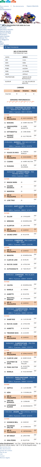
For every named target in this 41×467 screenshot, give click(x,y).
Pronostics (3, 35)
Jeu (1, 41)
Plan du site (3, 452)
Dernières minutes (6, 29)
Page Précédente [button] (12, 47)
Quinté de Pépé (5, 33)
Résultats (3, 28)
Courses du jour (5, 26)
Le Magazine (4, 40)
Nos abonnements (5, 449)
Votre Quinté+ (5, 36)
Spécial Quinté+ (5, 31)
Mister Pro (3, 38)
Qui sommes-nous (5, 447)
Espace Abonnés (32, 6)
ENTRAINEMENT (5, 10)
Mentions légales (5, 457)
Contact (2, 456)
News (2, 43)
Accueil (2, 24)
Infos (1, 8)
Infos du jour (5, 44)
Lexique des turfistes (6, 450)
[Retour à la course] (5, 47)
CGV (1, 454)
